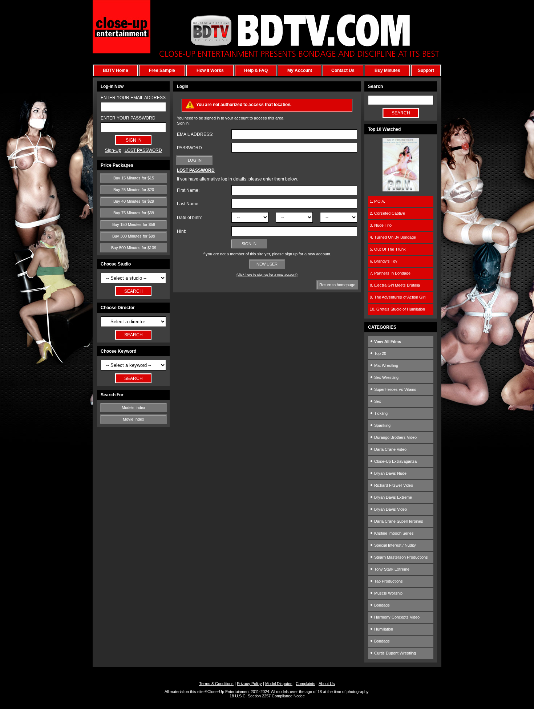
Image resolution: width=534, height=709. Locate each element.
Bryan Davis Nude (389, 473)
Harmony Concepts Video (396, 617)
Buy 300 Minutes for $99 (133, 236)
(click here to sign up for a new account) (267, 274)
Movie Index (133, 419)
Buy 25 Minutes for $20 (133, 189)
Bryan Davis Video (390, 509)
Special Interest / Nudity (394, 545)
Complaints (305, 683)
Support (426, 70)
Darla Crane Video (389, 449)
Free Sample (162, 70)
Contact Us (343, 70)
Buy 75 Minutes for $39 (133, 213)
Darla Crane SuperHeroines (398, 521)
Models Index (133, 407)
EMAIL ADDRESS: (195, 134)
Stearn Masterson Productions (400, 557)
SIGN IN (249, 244)
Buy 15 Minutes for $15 (133, 178)
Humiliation (383, 629)
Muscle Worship (387, 593)
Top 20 (379, 353)
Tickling (380, 413)
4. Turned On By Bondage (393, 237)
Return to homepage (337, 285)
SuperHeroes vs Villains (394, 389)
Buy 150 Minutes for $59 (133, 224)
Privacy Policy (249, 683)
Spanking (382, 425)
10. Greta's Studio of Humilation (397, 309)
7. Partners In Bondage (390, 273)
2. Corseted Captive (387, 213)
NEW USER (267, 264)
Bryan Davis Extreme (392, 497)
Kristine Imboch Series (393, 533)
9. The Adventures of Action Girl (397, 297)
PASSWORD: (190, 147)
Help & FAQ (256, 70)
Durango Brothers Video (395, 437)
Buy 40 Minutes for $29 (133, 201)
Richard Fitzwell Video (393, 485)
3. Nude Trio (381, 225)
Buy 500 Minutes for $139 (133, 248)
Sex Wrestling (386, 377)
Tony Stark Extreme (391, 569)
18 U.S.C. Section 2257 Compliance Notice (267, 696)
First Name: (188, 190)
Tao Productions (388, 581)
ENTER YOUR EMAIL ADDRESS (133, 97)
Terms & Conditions (216, 683)
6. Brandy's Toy (383, 261)
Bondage (381, 605)
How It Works (210, 70)
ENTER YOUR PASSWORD (128, 118)
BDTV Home (115, 70)
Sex (377, 401)
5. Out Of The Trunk (388, 249)
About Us (327, 683)
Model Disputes (278, 683)
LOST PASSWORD (143, 150)
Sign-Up (113, 150)
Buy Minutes (387, 70)
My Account (299, 70)
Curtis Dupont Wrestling (394, 653)
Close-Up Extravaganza (395, 461)
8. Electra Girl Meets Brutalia (395, 285)
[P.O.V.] (401, 190)
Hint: (181, 231)
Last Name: (188, 203)
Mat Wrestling (385, 365)
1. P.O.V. (377, 201)
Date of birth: (189, 217)
